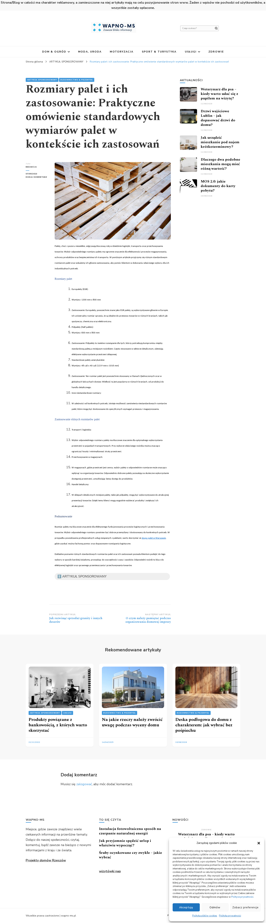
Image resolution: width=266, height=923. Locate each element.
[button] (259, 843)
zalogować (84, 784)
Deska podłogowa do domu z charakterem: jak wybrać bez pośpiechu (204, 725)
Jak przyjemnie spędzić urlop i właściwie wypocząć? (125, 843)
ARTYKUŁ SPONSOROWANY (42, 80)
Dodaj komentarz (37, 177)
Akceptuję (186, 907)
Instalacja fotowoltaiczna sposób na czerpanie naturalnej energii (130, 831)
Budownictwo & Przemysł (76, 80)
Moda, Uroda (90, 51)
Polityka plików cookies (204, 915)
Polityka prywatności (230, 915)
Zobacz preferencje (245, 907)
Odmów (215, 907)
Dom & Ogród (54, 51)
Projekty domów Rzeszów (46, 860)
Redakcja (31, 167)
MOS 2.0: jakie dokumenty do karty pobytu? (218, 186)
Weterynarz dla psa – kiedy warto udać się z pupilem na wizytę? (219, 94)
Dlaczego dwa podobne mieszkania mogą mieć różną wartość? (220, 164)
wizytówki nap (110, 871)
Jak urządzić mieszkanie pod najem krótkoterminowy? (220, 142)
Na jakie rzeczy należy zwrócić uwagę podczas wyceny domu (132, 722)
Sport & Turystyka (159, 51)
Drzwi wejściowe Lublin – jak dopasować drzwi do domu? (218, 117)
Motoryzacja (121, 51)
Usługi (191, 51)
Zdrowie (216, 51)
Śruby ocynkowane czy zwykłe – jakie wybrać (130, 855)
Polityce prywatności (242, 897)
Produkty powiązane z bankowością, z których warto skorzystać (58, 725)
